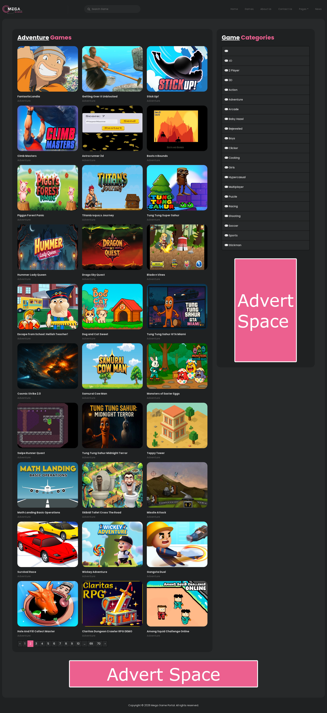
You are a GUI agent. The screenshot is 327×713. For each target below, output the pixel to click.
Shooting (234, 216)
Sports (233, 235)
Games (249, 9)
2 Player (233, 70)
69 (91, 644)
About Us (265, 9)
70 (98, 644)
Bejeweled (235, 129)
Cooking (234, 158)
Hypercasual (237, 177)
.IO (230, 61)
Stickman (234, 245)
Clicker (233, 148)
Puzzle (232, 197)
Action (232, 90)
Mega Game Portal (163, 705)
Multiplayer (236, 187)
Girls (231, 167)
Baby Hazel (236, 119)
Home (234, 9)
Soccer (233, 226)
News (318, 9)
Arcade (233, 109)
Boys (231, 138)
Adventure (235, 99)
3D (230, 80)
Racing (233, 206)
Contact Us (285, 9)
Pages (303, 9)
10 (78, 644)
